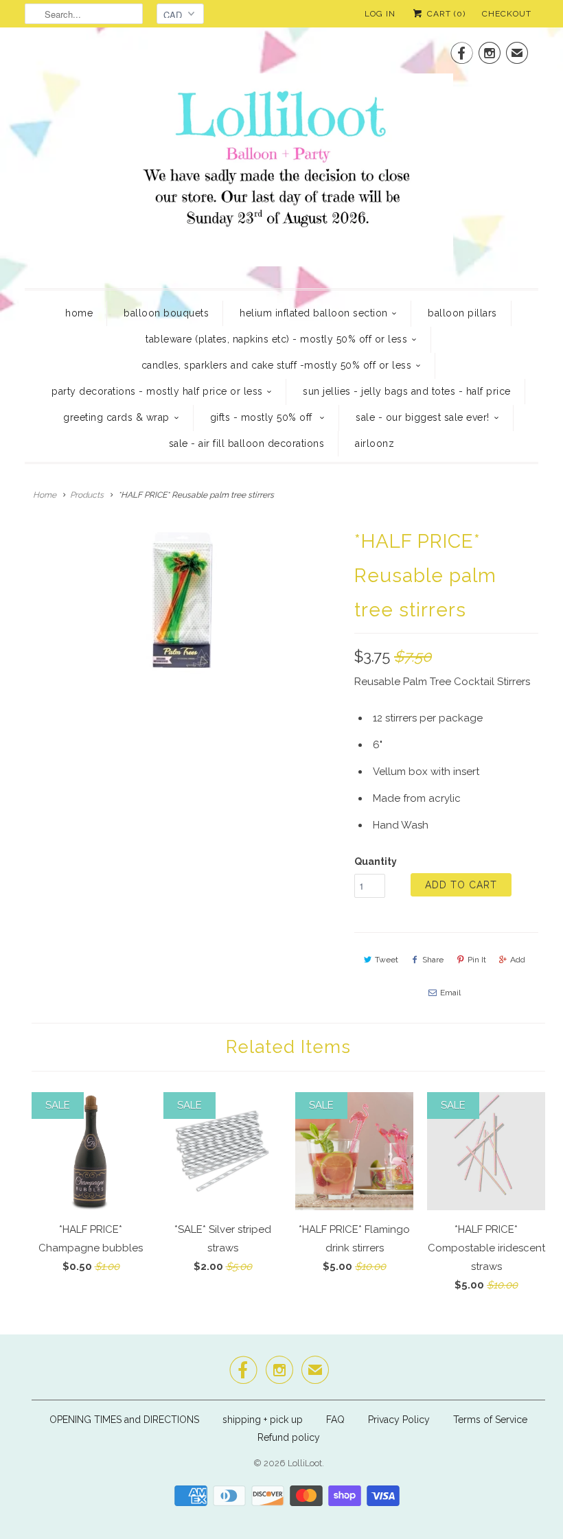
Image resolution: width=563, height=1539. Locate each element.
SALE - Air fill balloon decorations (247, 443)
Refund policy (288, 1437)
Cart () (445, 14)
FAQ (335, 1419)
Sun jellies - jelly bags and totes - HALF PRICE (407, 391)
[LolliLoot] (281, 156)
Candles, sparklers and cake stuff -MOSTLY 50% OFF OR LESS (276, 365)
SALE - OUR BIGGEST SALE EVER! (423, 417)
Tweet (386, 959)
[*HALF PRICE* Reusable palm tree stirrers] (183, 599)
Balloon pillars (462, 313)
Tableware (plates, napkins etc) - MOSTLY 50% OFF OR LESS (276, 339)
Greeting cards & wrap (116, 417)
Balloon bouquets (166, 313)
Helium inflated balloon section (314, 313)
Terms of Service (490, 1419)
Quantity (375, 861)
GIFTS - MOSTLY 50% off (263, 417)
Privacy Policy (399, 1419)
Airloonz (374, 443)
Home (79, 313)
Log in (380, 14)
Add (517, 959)
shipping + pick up (264, 1419)
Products (87, 495)
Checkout (506, 14)
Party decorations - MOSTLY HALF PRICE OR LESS (157, 391)
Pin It (477, 959)
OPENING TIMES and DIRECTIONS (124, 1419)
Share (433, 959)
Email (450, 992)
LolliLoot (305, 1463)
